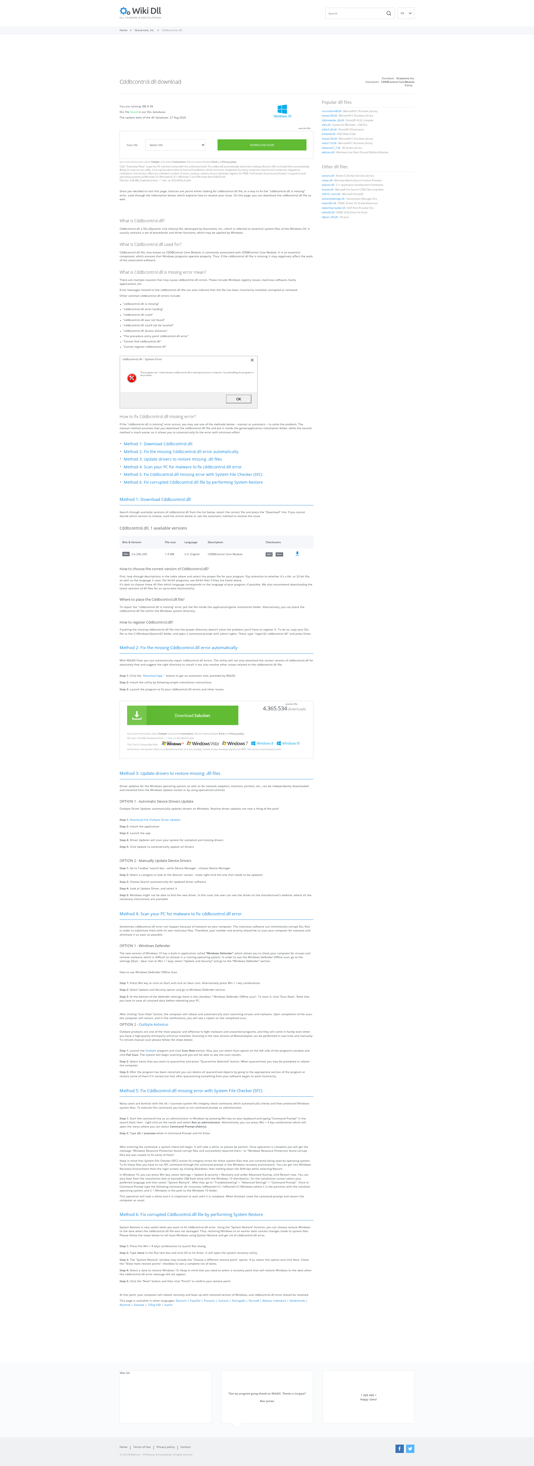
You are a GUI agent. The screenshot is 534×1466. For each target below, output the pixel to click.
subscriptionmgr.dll (333, 199)
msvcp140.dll (329, 115)
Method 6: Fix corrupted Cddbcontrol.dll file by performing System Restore (193, 482)
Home (123, 1447)
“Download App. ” (153, 676)
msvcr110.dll (329, 143)
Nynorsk (125, 1305)
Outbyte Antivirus (153, 1024)
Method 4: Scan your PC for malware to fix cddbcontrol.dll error (183, 466)
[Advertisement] (267, 57)
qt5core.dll (328, 185)
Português (238, 1300)
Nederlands (297, 1300)
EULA (214, 161)
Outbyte (155, 161)
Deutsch (181, 1300)
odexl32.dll (328, 212)
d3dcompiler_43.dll (333, 120)
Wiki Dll (125, 1373)
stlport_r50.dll (330, 217)
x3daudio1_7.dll (331, 148)
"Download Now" (135, 166)
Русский (254, 1300)
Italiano (223, 1300)
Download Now (262, 145)
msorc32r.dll (329, 203)
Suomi (168, 1305)
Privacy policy (229, 161)
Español (195, 1300)
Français (209, 1300)
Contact (186, 1447)
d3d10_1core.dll (331, 194)
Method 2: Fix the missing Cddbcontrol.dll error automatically (181, 451)
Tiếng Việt (154, 1305)
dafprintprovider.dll (333, 208)
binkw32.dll (328, 134)
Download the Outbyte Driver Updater (155, 820)
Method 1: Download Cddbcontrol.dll (158, 443)
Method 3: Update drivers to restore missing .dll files (173, 459)
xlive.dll (326, 125)
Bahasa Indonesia (274, 1300)
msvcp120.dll (329, 138)
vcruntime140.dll (331, 111)
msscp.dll (327, 180)
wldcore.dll (328, 152)
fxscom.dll (327, 189)
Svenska (139, 1305)
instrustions (179, 161)
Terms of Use (142, 1447)
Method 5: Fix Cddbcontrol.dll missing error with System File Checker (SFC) (193, 474)
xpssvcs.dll (328, 175)
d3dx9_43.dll (329, 129)
